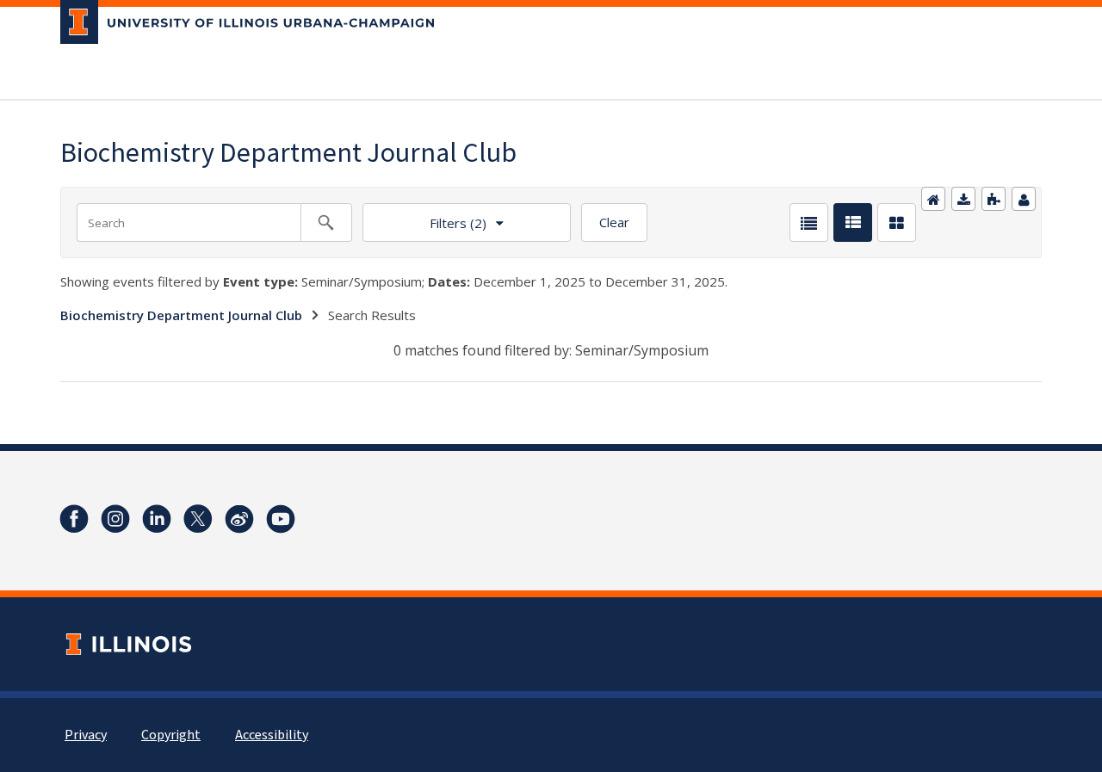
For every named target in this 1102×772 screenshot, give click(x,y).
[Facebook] (74, 519)
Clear (614, 222)
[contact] (1024, 199)
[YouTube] (281, 519)
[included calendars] (993, 199)
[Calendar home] (933, 199)
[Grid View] (896, 222)
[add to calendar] (963, 199)
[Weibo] (239, 519)
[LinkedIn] (157, 519)
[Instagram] (115, 519)
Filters (424, 217)
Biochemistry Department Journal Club (181, 315)
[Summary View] (852, 222)
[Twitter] (198, 519)
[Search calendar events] (326, 222)
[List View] (808, 222)
